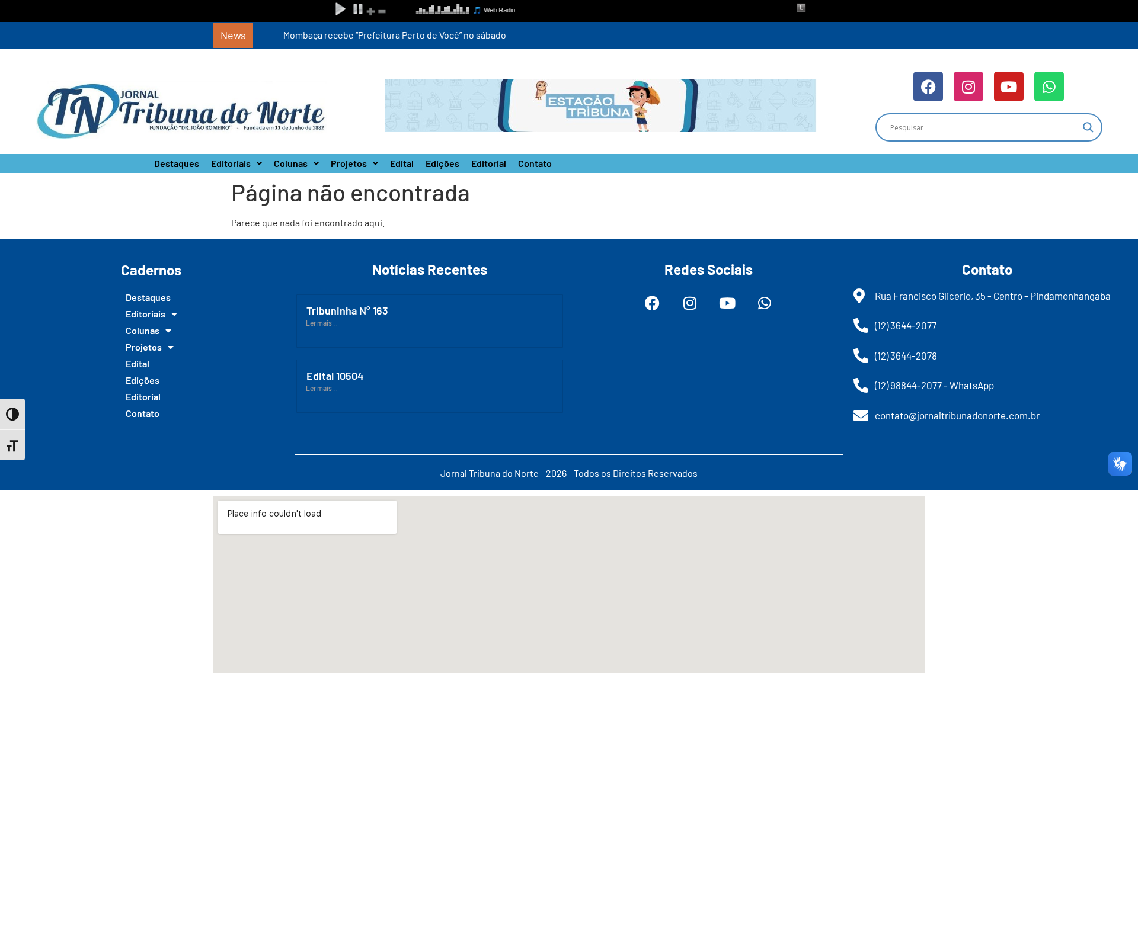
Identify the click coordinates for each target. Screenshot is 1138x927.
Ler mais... (321, 323)
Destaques (176, 163)
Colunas (291, 163)
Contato (535, 163)
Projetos (349, 163)
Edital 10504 (335, 375)
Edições (442, 163)
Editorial (488, 163)
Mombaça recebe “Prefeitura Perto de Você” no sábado (371, 34)
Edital (402, 163)
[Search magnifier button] (1088, 127)
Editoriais (231, 163)
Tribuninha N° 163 (347, 310)
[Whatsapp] (1049, 86)
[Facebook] (928, 86)
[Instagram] (968, 86)
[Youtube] (1009, 86)
